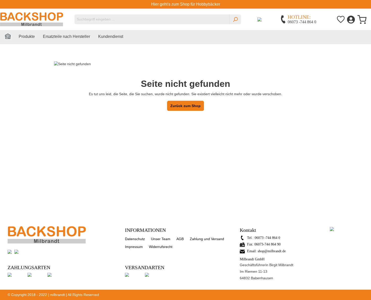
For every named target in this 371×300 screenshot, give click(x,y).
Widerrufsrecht (160, 247)
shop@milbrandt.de (272, 251)
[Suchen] (235, 19)
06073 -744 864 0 (267, 238)
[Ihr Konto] (351, 19)
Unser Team (160, 239)
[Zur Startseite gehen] (31, 19)
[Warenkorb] (362, 19)
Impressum (134, 247)
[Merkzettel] (341, 19)
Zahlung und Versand (207, 239)
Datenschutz (135, 239)
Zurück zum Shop (185, 106)
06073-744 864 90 (267, 244)
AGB (180, 239)
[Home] (12, 37)
